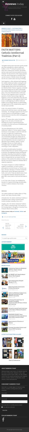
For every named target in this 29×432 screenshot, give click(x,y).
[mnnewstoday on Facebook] (11, 18)
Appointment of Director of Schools (16, 322)
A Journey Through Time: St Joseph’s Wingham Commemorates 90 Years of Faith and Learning (18, 302)
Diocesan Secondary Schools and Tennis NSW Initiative (17, 328)
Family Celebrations (14, 360)
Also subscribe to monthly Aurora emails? (12, 405)
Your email (4, 399)
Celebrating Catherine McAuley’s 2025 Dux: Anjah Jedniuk (17, 269)
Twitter (22, 211)
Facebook (16, 211)
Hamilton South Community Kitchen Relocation (16, 287)
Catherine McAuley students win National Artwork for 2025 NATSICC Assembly (17, 294)
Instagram (4, 213)
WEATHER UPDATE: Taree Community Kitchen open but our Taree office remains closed (18, 316)
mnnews (14, 4)
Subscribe (4, 410)
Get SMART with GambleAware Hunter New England (17, 275)
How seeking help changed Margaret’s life (16, 281)
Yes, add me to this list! (9, 407)
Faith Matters (12, 217)
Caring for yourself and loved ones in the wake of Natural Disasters (18, 309)
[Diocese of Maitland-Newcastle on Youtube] (14, 18)
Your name (4, 393)
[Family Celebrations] (7, 342)
